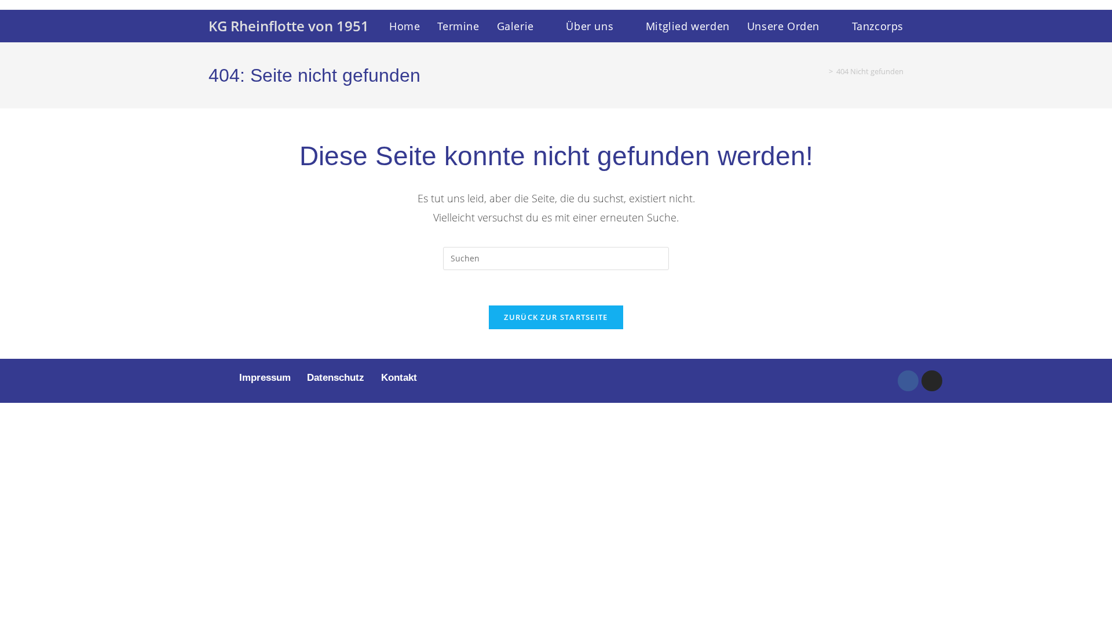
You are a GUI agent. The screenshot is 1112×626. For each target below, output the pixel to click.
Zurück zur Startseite (556, 317)
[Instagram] (931, 380)
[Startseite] (822, 71)
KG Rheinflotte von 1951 (289, 25)
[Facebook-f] (908, 380)
